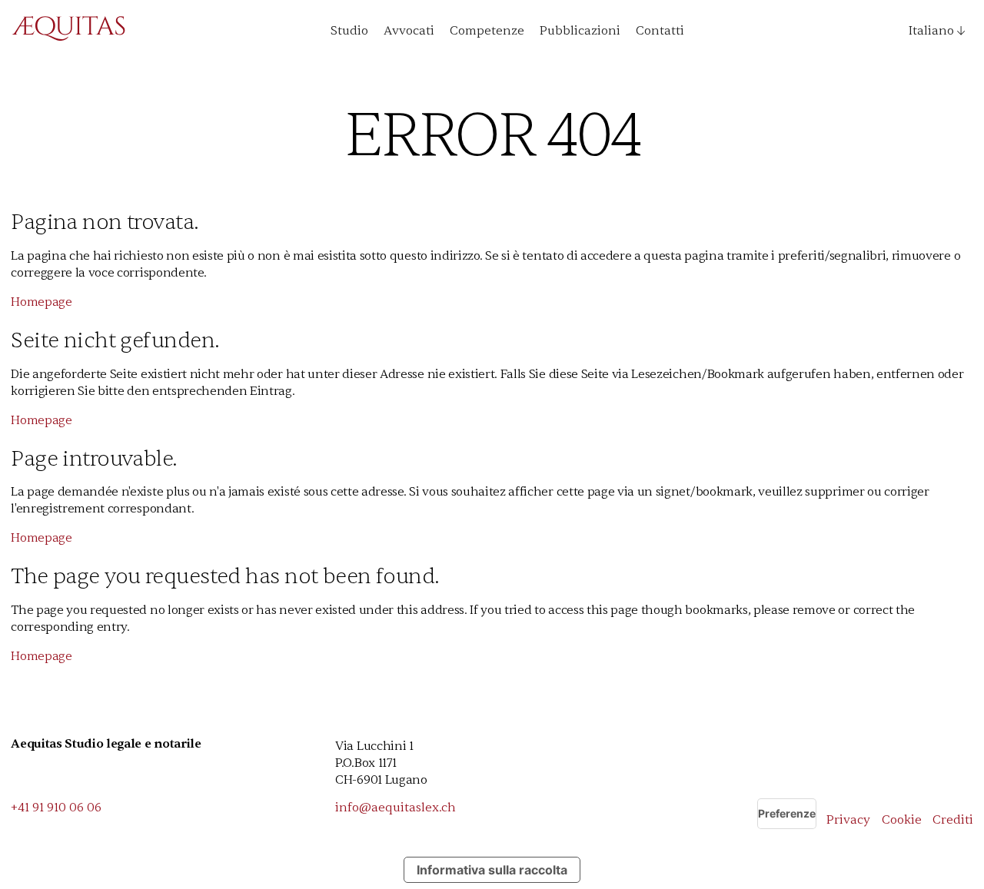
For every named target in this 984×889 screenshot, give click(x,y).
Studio (349, 30)
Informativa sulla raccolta (492, 869)
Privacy (848, 820)
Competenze (487, 30)
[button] (931, 31)
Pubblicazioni (580, 30)
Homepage (41, 302)
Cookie (902, 820)
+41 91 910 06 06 (56, 807)
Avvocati (409, 30)
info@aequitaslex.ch (395, 807)
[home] (68, 30)
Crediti (952, 820)
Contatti (660, 30)
